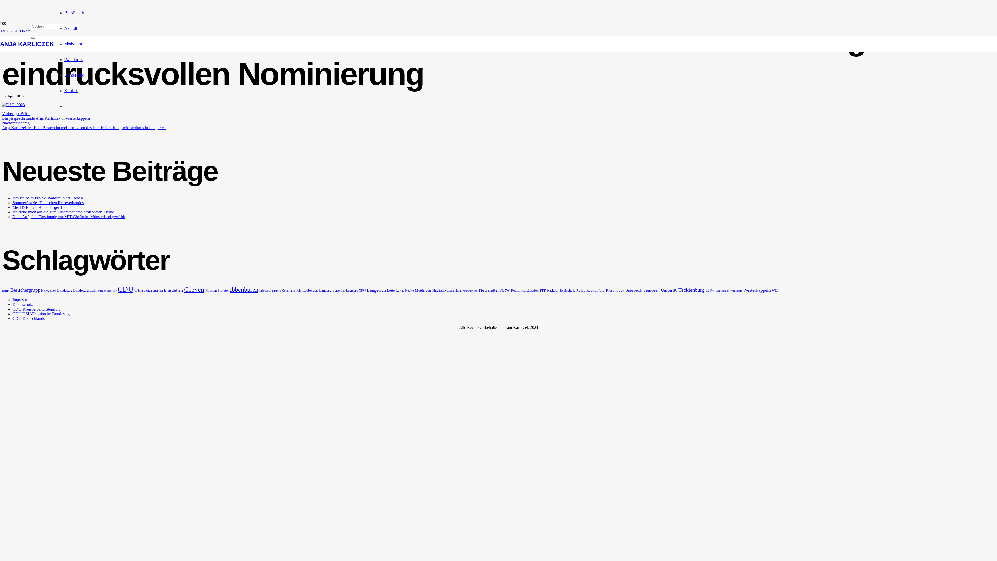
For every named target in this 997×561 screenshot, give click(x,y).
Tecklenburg (691, 290)
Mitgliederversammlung (447, 290)
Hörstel (223, 290)
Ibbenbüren (244, 289)
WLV (775, 290)
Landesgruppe (329, 290)
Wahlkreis (736, 290)
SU (675, 290)
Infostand (265, 290)
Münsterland (470, 290)
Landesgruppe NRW (353, 290)
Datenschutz (22, 304)
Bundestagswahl (85, 290)
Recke (580, 290)
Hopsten (211, 290)
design (148, 290)
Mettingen (423, 290)
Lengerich (376, 290)
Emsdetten (173, 290)
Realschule (567, 290)
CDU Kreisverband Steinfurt (36, 309)
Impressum (21, 300)
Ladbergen (310, 290)
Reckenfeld (595, 290)
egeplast (158, 290)
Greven (194, 289)
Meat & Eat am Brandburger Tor (39, 207)
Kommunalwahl (291, 290)
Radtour (553, 290)
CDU (125, 289)
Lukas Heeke (405, 290)
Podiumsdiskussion (525, 290)
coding (138, 290)
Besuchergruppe (26, 290)
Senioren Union (657, 290)
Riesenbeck (615, 290)
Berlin (5, 290)
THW (710, 290)
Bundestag (64, 290)
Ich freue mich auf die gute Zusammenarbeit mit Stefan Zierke (63, 212)
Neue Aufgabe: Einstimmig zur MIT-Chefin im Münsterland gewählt (68, 217)
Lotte (391, 290)
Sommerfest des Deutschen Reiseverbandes (48, 203)
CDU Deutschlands (28, 318)
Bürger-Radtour (107, 290)
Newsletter (489, 290)
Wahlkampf (722, 290)
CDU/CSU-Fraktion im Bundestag (41, 314)
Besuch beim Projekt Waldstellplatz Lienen (47, 198)
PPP (543, 290)
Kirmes (276, 290)
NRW (505, 290)
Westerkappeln (757, 290)
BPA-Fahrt (50, 290)
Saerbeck (633, 290)
